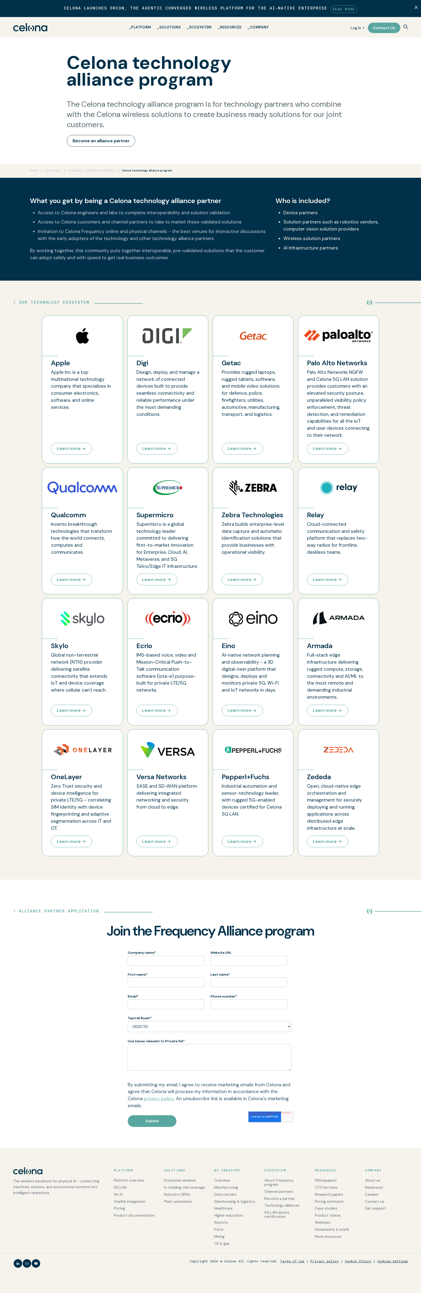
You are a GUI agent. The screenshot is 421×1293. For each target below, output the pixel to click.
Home (34, 170)
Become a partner (279, 1198)
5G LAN (120, 1187)
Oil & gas (222, 1243)
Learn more (69, 448)
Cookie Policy (358, 1261)
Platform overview (129, 1180)
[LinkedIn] (18, 1263)
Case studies (326, 1208)
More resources (328, 1236)
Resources (230, 27)
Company (259, 27)
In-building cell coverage (184, 1187)
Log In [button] (356, 27)
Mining (219, 1236)
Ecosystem (200, 27)
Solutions (170, 27)
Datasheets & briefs (332, 1229)
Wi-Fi (118, 1194)
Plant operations (178, 1201)
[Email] (27, 1263)
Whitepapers (326, 1180)
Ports (218, 1229)
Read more (344, 9)
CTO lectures (326, 1187)
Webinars (322, 1222)
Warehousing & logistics (234, 1201)
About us (372, 1180)
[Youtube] (36, 1263)
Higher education (228, 1215)
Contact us (374, 1201)
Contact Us (384, 27)
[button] (405, 27)
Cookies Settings (392, 1261)
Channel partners (278, 1191)
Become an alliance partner (101, 141)
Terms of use (292, 1261)
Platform (141, 27)
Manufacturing (226, 1187)
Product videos (328, 1215)
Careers (371, 1194)
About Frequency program (279, 1182)
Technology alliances (281, 1205)
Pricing (119, 1208)
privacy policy (159, 1099)
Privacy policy (324, 1261)
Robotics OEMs (177, 1194)
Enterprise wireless (180, 1180)
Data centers (225, 1194)
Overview (222, 1180)
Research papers (329, 1194)
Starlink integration (129, 1201)
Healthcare (223, 1208)
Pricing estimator (329, 1201)
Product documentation (134, 1215)
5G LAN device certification (276, 1214)
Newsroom (374, 1187)
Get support (375, 1208)
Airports (221, 1222)
